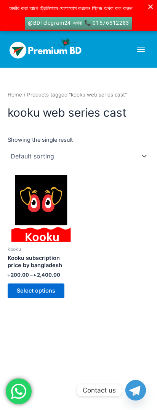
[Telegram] (135, 390)
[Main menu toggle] (141, 49)
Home (15, 95)
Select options (36, 290)
